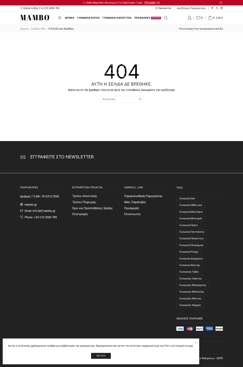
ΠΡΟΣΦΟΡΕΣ (147, 17)
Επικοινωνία (132, 214)
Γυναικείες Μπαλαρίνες (192, 285)
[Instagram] (222, 8)
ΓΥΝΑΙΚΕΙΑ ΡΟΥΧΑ (88, 17)
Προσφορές (131, 208)
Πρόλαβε (162, 2)
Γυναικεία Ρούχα (188, 251)
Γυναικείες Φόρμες (190, 305)
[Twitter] (217, 8)
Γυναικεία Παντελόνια (191, 231)
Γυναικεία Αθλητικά (190, 205)
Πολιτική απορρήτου (176, 345)
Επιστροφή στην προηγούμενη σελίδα (201, 28)
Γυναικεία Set (187, 198)
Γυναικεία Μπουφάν (190, 218)
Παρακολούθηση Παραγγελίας (143, 196)
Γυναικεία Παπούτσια (116, 17)
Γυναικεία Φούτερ (189, 265)
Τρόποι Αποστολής (84, 196)
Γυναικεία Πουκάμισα (191, 245)
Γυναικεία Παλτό (188, 225)
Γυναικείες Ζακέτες (190, 278)
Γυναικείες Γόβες (189, 271)
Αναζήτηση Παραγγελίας (191, 8)
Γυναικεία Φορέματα (191, 258)
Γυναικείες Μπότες (190, 298)
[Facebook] (212, 8)
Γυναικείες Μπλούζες (191, 291)
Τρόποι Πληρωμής (84, 202)
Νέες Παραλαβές (135, 202)
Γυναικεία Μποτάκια (191, 211)
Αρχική (24, 28)
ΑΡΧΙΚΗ (69, 17)
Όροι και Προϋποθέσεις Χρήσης (92, 208)
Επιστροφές (80, 214)
